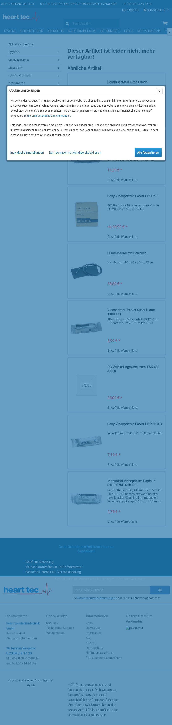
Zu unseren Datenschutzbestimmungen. (47, 115)
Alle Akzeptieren (148, 152)
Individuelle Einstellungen (27, 152)
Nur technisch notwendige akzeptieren (75, 152)
